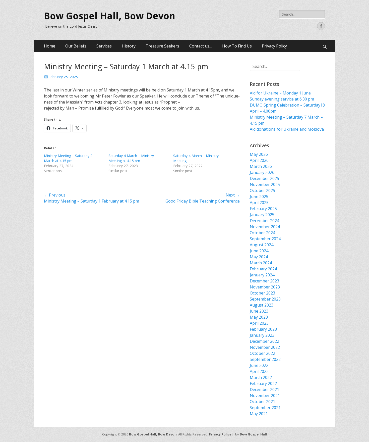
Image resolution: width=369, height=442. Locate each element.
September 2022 (265, 359)
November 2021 (265, 395)
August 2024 (261, 245)
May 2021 (259, 413)
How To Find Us (237, 46)
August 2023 (261, 305)
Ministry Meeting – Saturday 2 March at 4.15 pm (68, 158)
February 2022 (263, 383)
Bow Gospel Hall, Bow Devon (109, 16)
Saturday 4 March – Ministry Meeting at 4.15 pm (131, 158)
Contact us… (200, 46)
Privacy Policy (274, 46)
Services (104, 46)
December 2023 (264, 281)
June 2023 (259, 311)
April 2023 (259, 323)
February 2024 (263, 269)
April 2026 (259, 160)
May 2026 (259, 154)
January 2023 (262, 335)
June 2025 (259, 196)
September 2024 (265, 238)
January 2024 (262, 275)
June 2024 (259, 251)
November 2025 (265, 184)
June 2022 (259, 365)
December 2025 (264, 178)
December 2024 (264, 220)
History (129, 46)
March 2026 (261, 166)
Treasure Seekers (162, 46)
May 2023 (259, 317)
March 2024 (261, 263)
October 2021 (262, 401)
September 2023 (265, 299)
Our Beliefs (75, 46)
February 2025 (263, 208)
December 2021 (264, 389)
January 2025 (262, 214)
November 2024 (265, 226)
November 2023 (265, 287)
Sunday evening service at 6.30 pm (282, 99)
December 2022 (264, 341)
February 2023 (263, 329)
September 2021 (265, 407)
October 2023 (262, 293)
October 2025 (262, 190)
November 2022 (265, 347)
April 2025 (259, 202)
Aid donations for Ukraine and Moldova (287, 129)
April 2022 (259, 371)
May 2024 (259, 257)
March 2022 (261, 377)
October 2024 (262, 232)
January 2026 (262, 172)
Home (49, 46)
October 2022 (262, 353)
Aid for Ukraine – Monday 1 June (280, 93)
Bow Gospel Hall (253, 434)
